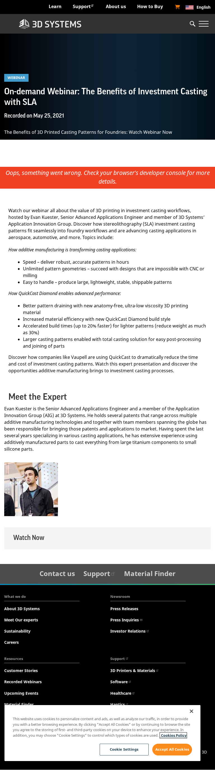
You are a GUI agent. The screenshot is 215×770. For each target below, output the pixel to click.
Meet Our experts (21, 619)
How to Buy (150, 6)
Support (82, 6)
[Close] (191, 711)
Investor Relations (128, 631)
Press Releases (124, 608)
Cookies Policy (173, 735)
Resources (13, 658)
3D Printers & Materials (132, 670)
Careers (11, 642)
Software (119, 681)
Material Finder (150, 573)
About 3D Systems (22, 608)
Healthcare (120, 693)
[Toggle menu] (204, 24)
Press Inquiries (124, 619)
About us (116, 6)
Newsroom (120, 596)
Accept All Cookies (172, 749)
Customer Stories (21, 670)
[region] (102, 733)
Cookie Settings (124, 749)
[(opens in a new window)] (177, 7)
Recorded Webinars (23, 681)
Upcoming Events (21, 693)
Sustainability (17, 631)
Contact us (57, 573)
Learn (55, 6)
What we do (15, 596)
